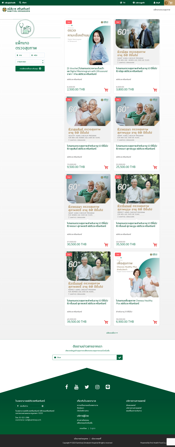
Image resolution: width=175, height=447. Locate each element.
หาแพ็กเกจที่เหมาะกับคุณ (29, 68)
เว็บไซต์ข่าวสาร (83, 411)
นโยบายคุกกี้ (96, 438)
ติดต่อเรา (80, 408)
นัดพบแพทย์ (130, 405)
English (92, 428)
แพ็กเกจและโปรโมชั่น (84, 423)
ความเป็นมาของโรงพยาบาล (87, 405)
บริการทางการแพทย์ (133, 408)
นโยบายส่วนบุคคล (81, 438)
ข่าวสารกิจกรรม (83, 420)
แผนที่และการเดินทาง (134, 411)
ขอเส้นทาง (24, 406)
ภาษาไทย (83, 428)
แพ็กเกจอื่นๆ (111, 333)
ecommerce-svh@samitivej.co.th (28, 420)
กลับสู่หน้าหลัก (9, 2)
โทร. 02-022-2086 (22, 417)
